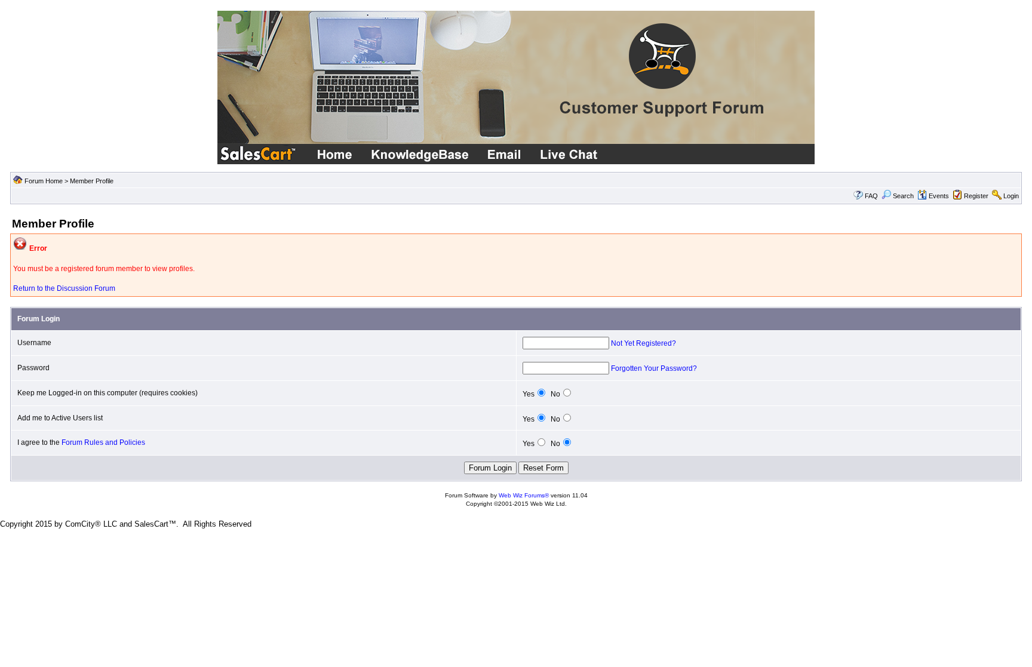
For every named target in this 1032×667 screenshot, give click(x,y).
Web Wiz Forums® (524, 495)
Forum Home (43, 181)
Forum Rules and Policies (103, 442)
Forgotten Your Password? (654, 368)
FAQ (871, 195)
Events (939, 195)
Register (976, 195)
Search (903, 195)
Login (1011, 195)
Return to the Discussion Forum (64, 288)
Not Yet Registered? (643, 343)
